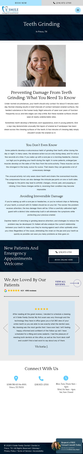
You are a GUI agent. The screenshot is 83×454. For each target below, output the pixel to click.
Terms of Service (24, 451)
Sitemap (35, 448)
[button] (78, 10)
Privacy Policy (10, 451)
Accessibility (38, 451)
